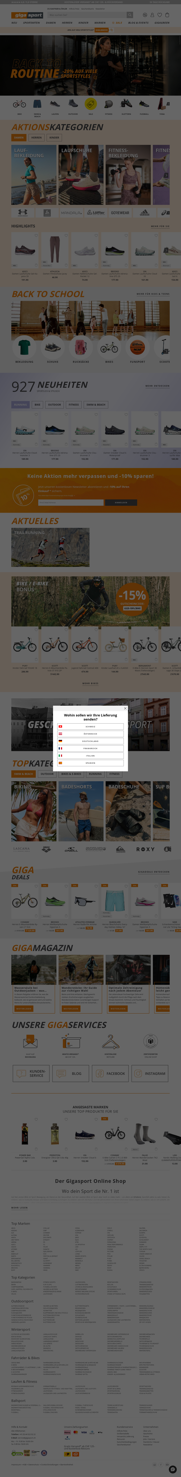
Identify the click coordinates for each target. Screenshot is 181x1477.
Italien (90, 755)
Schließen (125, 708)
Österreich (90, 734)
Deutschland (90, 741)
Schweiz (90, 726)
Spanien (90, 763)
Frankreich (90, 748)
